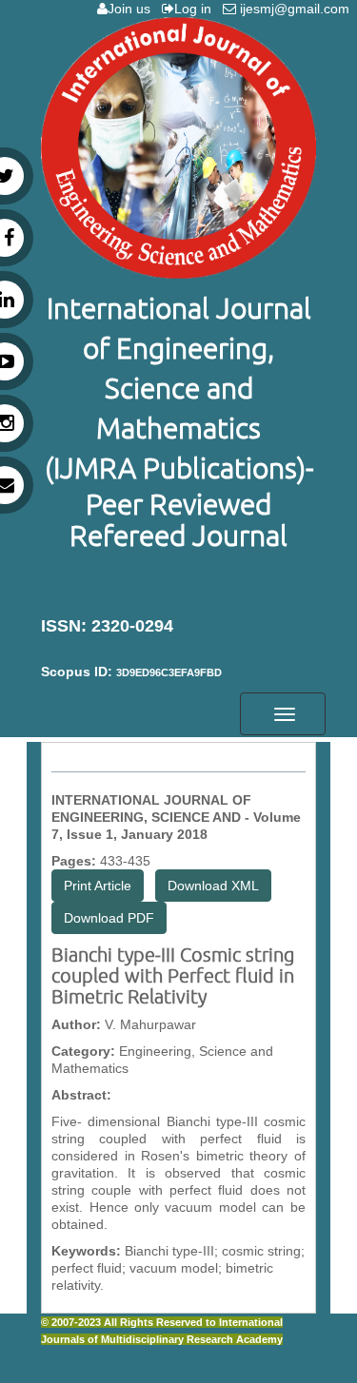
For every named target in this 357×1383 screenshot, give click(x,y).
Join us (133, 8)
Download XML (213, 885)
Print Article (97, 885)
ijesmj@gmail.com (296, 8)
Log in (196, 8)
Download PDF (109, 917)
